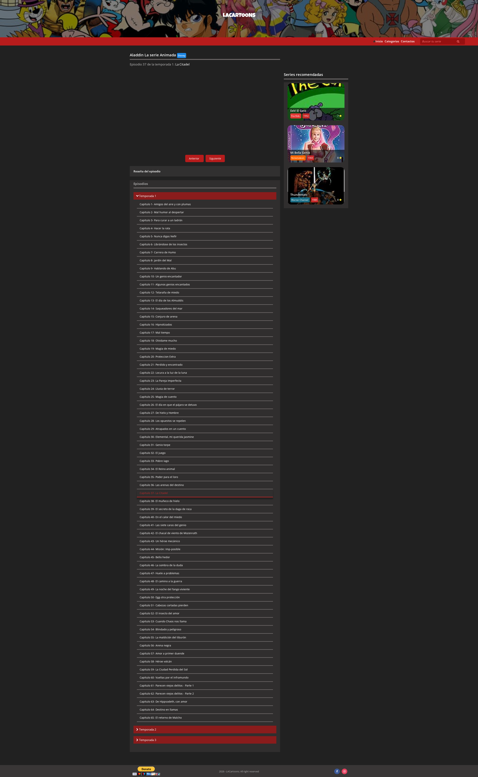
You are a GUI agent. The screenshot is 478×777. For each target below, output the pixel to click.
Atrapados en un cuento (163, 429)
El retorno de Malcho (161, 717)
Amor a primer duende (162, 653)
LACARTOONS (239, 16)
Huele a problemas (159, 573)
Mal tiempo (155, 332)
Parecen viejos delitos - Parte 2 (167, 693)
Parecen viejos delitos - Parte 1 (167, 685)
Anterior (194, 158)
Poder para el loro (159, 477)
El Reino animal (157, 469)
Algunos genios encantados (165, 284)
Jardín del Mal (156, 260)
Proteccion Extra (158, 356)
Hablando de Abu (158, 268)
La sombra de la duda (161, 565)
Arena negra (155, 645)
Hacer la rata (155, 228)
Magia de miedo (158, 348)
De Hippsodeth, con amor (163, 701)
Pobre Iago (154, 461)
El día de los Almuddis (161, 300)
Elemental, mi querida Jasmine (167, 437)
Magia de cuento (158, 396)
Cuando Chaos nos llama (163, 621)
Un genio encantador (161, 276)
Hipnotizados (156, 324)
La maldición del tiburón (163, 637)
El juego (152, 453)
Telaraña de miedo (159, 292)
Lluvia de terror (157, 388)
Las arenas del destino (162, 485)
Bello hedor (155, 557)
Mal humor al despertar (162, 212)
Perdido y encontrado (161, 364)
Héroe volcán (156, 661)
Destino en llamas (159, 709)
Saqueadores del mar (161, 308)
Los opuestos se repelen (163, 421)
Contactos (408, 41)
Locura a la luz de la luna (163, 372)
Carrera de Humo (158, 252)
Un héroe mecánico (160, 541)
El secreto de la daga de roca (166, 509)
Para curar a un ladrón (161, 220)
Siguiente (215, 158)
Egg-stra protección (160, 597)
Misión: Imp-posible (160, 549)
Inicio (379, 41)
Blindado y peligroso (160, 629)
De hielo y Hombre (159, 413)
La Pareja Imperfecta (160, 380)
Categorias (392, 41)
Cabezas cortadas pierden (164, 605)
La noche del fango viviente (165, 589)
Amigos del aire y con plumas (165, 204)
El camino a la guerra (161, 581)
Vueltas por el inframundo (164, 677)
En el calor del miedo (161, 517)
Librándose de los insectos (163, 244)
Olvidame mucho (158, 340)
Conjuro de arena (158, 316)
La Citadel (154, 493)
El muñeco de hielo (159, 501)
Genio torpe (155, 445)
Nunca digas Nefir (158, 236)
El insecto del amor (159, 613)
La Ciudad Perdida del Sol (164, 669)
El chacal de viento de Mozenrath (168, 533)
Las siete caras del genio (163, 525)
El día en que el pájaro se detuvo (168, 405)
